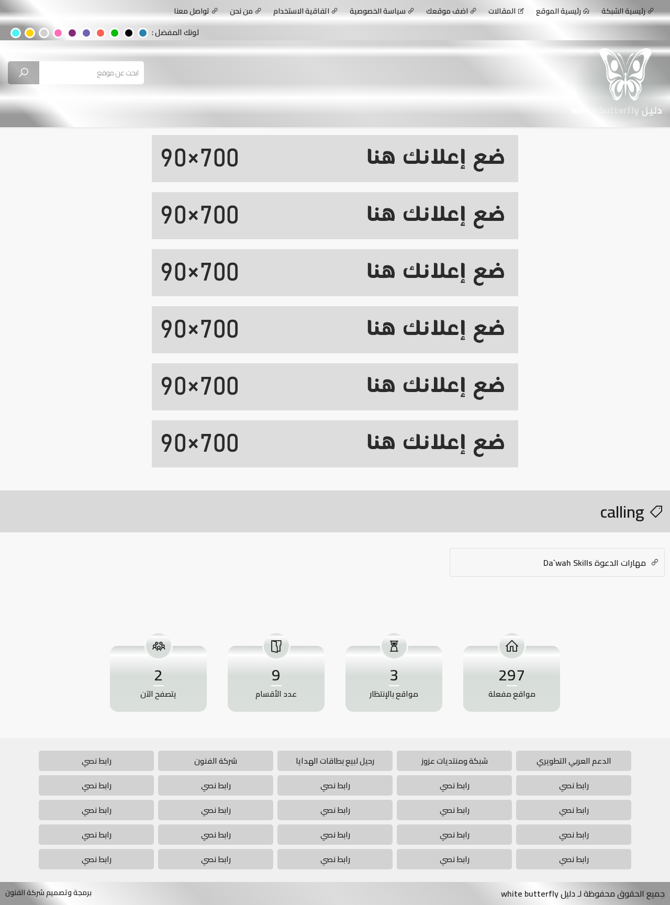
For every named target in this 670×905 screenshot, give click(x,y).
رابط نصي (96, 760)
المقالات (502, 11)
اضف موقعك (447, 11)
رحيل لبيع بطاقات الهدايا (335, 760)
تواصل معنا (191, 11)
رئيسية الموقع (558, 11)
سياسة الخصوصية (378, 11)
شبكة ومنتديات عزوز (454, 760)
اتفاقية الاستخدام (301, 11)
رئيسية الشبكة (623, 11)
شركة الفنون (215, 760)
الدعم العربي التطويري (574, 760)
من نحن (241, 11)
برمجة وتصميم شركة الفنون (48, 892)
